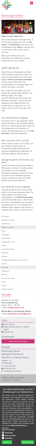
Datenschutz (7, 380)
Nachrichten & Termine (8, 220)
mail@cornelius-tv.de (15, 307)
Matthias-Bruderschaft (8, 249)
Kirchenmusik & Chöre (8, 278)
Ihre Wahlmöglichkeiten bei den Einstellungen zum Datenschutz (18, 390)
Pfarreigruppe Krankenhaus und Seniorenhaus (15, 260)
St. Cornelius (5, 216)
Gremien (4, 285)
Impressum (20, 377)
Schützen (4, 264)
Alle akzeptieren (27, 442)
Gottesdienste (6, 224)
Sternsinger (5, 267)
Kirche (3, 282)
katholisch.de (8, 332)
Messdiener (5, 253)
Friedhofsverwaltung (7, 289)
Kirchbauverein (6, 238)
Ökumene (4, 274)
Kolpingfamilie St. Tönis (8, 242)
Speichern (7, 442)
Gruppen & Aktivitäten (8, 227)
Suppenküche (5, 271)
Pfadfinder (4, 256)
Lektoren (4, 245)
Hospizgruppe (5, 235)
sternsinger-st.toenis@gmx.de (19, 313)
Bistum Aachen (9, 324)
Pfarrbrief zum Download (18, 341)
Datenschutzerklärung (19, 425)
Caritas (4, 231)
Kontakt (16, 380)
